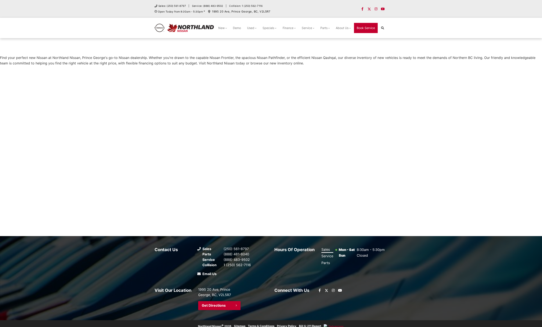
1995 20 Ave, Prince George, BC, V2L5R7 (241, 11)
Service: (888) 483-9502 (207, 5)
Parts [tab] (325, 263)
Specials (268, 28)
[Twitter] (369, 8)
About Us (342, 28)
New (221, 28)
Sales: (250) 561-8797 (172, 5)
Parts (324, 28)
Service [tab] (327, 256)
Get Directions (214, 305)
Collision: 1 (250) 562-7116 (246, 5)
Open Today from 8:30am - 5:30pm (180, 11)
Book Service (366, 28)
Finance (288, 28)
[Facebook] (362, 8)
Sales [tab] (325, 249)
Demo (237, 28)
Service (307, 28)
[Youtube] (382, 8)
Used (250, 28)
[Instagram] (376, 8)
